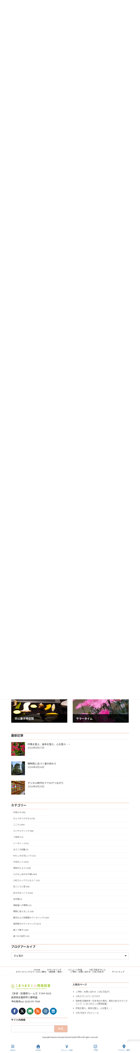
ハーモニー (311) (21, 843)
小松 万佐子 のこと (97, 969)
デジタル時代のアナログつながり (46, 783)
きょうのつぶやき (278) (24, 818)
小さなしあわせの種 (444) (25, 874)
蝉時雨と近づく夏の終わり (42, 763)
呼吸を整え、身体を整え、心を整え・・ (49, 744)
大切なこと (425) (21, 862)
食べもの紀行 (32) (21, 936)
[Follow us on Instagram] (45, 1011)
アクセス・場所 (124, 1050)
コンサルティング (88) (23, 831)
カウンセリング (54, 969)
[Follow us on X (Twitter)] (22, 1011)
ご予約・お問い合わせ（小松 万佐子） (87, 972)
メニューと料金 (75, 969)
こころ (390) (19, 824)
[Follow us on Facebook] (14, 1011)
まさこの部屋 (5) (20, 849)
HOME (37, 969)
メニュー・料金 (67, 1050)
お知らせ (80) (19, 812)
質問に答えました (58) (23, 911)
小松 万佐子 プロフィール (87, 1012)
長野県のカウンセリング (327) (27, 923)
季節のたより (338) (22, 868)
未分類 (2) (17, 899)
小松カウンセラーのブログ (88, 996)
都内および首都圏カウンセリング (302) (31, 917)
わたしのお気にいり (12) (24, 855)
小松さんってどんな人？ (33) (26, 880)
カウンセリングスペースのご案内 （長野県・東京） (40, 972)
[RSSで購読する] (37, 1011)
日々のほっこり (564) (23, 893)
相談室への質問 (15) (22, 905)
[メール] (30, 1011)
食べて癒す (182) (21, 930)
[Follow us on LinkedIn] (53, 1011)
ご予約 (95, 1050)
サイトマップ (118, 972)
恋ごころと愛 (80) (21, 886)
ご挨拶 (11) (18, 837)
